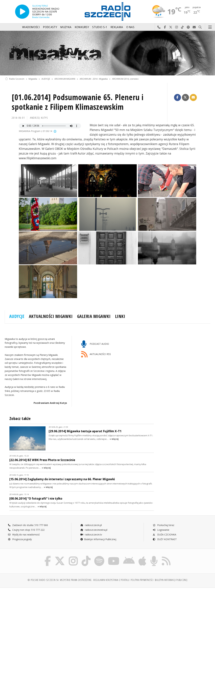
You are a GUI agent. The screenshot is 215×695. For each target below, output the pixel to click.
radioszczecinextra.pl (95, 529)
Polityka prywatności (142, 580)
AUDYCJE (45, 78)
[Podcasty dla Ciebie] (154, 556)
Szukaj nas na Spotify (188, 27)
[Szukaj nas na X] (60, 556)
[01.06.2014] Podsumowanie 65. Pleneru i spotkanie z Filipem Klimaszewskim (77, 102)
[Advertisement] (56, 616)
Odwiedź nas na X (171, 27)
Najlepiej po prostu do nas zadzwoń (159, 27)
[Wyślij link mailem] (193, 97)
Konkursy (82, 27)
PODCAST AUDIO (99, 343)
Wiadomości (31, 27)
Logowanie (163, 529)
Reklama (117, 27)
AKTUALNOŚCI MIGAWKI (51, 316)
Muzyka (65, 27)
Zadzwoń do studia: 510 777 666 (30, 525)
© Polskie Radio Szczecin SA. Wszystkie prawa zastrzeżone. (60, 580)
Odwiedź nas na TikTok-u (182, 27)
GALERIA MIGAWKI (94, 316)
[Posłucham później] (54, 131)
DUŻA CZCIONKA (166, 534)
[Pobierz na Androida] (129, 556)
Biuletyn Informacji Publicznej (100, 539)
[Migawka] (107, 53)
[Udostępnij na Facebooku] (177, 97)
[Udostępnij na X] (185, 97)
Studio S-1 (99, 27)
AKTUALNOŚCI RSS (100, 354)
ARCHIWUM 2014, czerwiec (125, 78)
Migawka (33, 78)
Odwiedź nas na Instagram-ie (177, 27)
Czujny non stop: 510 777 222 (28, 529)
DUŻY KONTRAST (167, 539)
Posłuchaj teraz (165, 525)
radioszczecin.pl (93, 525)
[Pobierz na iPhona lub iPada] (142, 556)
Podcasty (50, 27)
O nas (130, 27)
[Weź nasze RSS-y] (166, 556)
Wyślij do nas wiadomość (194, 27)
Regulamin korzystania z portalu (111, 580)
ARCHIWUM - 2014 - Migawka (94, 78)
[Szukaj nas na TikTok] (86, 556)
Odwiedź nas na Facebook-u (165, 27)
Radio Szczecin (16, 78)
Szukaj (200, 27)
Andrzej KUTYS (39, 118)
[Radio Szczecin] (107, 11)
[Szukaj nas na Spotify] (99, 556)
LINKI (120, 316)
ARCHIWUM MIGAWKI (64, 78)
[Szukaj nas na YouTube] (113, 556)
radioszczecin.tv (93, 534)
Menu (210, 27)
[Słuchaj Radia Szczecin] (22, 11)
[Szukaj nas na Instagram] (73, 556)
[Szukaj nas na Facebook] (48, 556)
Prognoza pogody (22, 539)
